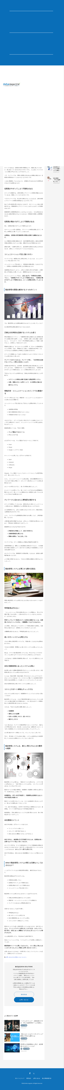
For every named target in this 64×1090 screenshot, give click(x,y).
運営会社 (28, 1078)
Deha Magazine (11, 84)
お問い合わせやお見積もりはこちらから (16, 957)
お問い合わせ (24, 1000)
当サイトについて (19, 1078)
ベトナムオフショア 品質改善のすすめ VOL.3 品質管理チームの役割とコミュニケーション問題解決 (31, 1022)
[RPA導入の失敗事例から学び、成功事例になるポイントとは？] (12, 1047)
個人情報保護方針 (46, 1078)
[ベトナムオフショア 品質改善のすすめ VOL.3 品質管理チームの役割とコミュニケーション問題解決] (12, 1025)
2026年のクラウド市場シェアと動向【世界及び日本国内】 (56, 168)
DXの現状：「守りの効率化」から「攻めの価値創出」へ (56, 179)
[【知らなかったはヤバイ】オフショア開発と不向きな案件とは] (12, 1037)
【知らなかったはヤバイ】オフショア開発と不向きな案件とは (31, 1035)
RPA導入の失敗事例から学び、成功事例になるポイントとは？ (31, 1045)
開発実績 (24, 994)
